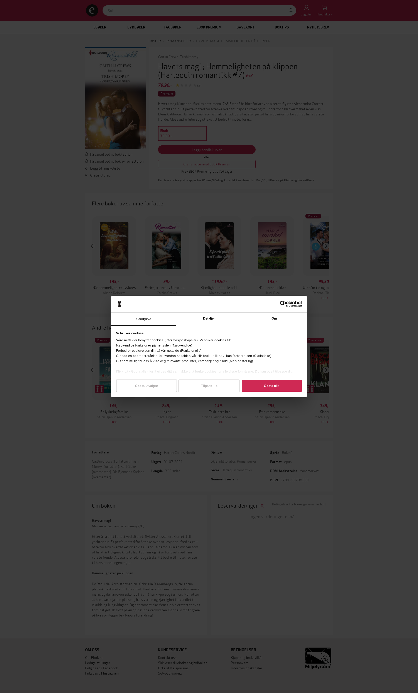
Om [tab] (274, 318)
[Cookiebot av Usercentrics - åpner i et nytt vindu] (283, 304)
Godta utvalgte (146, 386)
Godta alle (272, 386)
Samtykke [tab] (143, 319)
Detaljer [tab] (209, 318)
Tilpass (206, 386)
